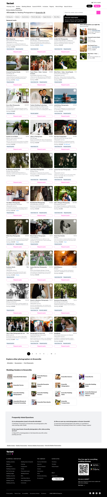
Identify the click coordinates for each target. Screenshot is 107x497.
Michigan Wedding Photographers (14, 10)
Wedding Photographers (21, 445)
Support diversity (47, 17)
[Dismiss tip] (85, 17)
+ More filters (56, 17)
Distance (17, 17)
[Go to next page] (55, 354)
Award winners (25, 17)
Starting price (10, 17)
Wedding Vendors (11, 445)
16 (51, 353)
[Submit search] (98, 12)
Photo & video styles (36, 17)
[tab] (15, 36)
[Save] (27, 24)
